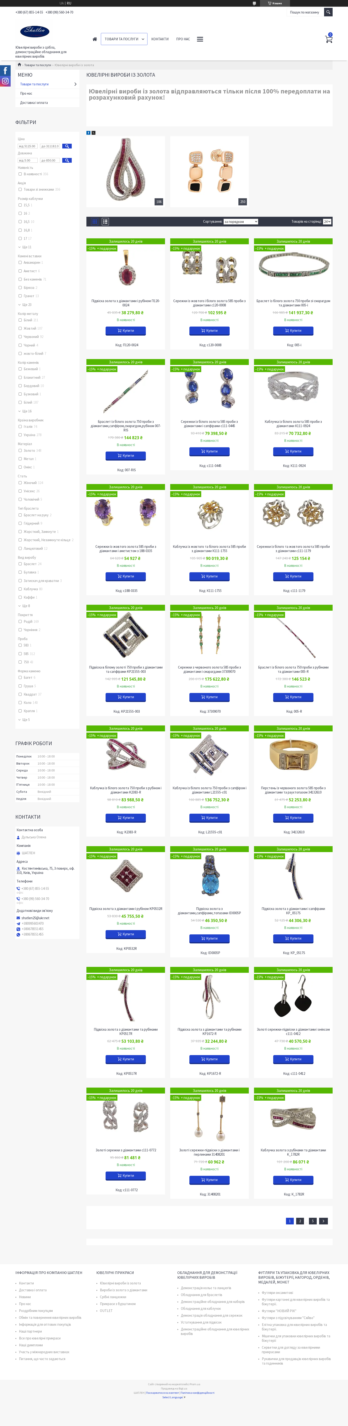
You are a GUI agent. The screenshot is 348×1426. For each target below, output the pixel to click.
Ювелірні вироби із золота (120, 1283)
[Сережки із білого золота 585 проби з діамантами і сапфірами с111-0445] (209, 388)
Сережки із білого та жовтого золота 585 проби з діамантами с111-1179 (293, 549)
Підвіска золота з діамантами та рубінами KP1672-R (209, 1031)
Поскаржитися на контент (162, 1392)
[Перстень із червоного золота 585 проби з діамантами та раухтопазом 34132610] (293, 754)
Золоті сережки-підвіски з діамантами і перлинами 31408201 (209, 1152)
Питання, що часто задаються (42, 1359)
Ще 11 (26, 247)
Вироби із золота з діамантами (123, 1290)
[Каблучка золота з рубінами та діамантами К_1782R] (293, 1117)
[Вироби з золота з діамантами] (125, 171)
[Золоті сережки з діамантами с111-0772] (125, 1117)
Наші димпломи (31, 1345)
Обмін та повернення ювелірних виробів (50, 1317)
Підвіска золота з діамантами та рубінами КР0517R (126, 1031)
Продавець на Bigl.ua (174, 1388)
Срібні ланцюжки (113, 1297)
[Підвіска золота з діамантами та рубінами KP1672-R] (209, 996)
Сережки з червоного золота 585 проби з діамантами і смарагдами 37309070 (209, 669)
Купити (128, 330)
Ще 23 (26, 305)
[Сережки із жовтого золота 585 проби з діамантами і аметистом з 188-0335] (125, 513)
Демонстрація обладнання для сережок (211, 1315)
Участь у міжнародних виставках (44, 1352)
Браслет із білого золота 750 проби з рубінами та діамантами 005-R (293, 669)
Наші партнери (30, 1331)
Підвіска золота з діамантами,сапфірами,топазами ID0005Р (209, 911)
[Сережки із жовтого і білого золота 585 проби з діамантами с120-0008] (209, 267)
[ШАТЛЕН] (48, 30)
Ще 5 (26, 720)
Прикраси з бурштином (118, 1303)
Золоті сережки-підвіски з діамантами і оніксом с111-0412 (293, 1031)
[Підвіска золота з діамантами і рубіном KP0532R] (125, 875)
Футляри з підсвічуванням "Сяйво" (288, 1317)
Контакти (160, 39)
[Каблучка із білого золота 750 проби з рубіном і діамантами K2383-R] (125, 754)
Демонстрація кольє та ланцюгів (206, 1288)
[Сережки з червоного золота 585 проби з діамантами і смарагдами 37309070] (209, 634)
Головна (95, 39)
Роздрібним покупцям (36, 1310)
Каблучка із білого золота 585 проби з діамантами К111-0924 (293, 424)
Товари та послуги (121, 39)
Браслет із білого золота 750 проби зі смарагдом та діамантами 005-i (293, 303)
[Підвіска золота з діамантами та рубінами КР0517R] (125, 996)
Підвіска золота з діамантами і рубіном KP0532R (125, 909)
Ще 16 (26, 411)
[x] (93, 133)
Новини (25, 1297)
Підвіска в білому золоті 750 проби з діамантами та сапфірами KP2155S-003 (126, 669)
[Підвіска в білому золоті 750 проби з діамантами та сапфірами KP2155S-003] (125, 634)
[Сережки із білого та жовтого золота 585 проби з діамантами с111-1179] (293, 513)
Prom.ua (195, 1384)
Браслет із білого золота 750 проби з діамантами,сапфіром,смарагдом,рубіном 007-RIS (126, 426)
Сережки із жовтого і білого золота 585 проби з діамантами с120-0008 (209, 303)
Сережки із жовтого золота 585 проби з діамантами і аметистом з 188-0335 (125, 549)
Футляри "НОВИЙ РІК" (279, 1311)
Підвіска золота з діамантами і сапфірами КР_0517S (293, 911)
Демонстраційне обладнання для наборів (213, 1301)
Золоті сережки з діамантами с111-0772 (126, 1150)
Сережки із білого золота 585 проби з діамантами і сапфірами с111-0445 (209, 424)
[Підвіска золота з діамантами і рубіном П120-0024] (125, 267)
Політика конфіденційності (197, 1392)
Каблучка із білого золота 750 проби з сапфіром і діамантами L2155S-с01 (209, 790)
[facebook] (88, 133)
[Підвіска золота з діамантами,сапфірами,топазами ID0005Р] (209, 875)
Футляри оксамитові (277, 1292)
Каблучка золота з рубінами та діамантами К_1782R (293, 1152)
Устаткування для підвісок (201, 1322)
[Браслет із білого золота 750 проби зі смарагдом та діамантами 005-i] (293, 267)
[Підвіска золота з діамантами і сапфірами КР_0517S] (293, 875)
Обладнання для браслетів (201, 1294)
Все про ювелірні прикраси (40, 1338)
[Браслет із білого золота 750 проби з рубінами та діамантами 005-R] (293, 634)
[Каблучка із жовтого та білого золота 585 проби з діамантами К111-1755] (209, 513)
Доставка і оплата (34, 102)
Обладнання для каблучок (201, 1308)
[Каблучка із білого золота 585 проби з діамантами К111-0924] (293, 388)
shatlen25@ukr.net (35, 918)
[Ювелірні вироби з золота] (209, 171)
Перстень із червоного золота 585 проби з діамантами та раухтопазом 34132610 (293, 790)
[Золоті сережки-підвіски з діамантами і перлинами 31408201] (209, 1117)
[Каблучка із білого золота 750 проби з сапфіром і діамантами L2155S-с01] (209, 754)
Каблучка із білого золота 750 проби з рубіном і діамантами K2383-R (125, 790)
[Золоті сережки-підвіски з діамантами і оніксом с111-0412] (293, 996)
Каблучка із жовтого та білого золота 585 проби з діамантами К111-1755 (209, 549)
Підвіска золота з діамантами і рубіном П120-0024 (125, 303)
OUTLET (106, 1310)
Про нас (183, 39)
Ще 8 (26, 606)
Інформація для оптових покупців (45, 1324)
